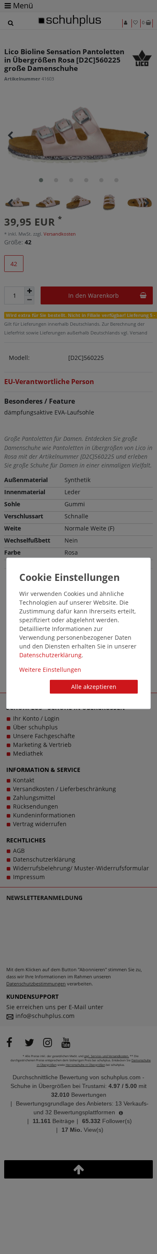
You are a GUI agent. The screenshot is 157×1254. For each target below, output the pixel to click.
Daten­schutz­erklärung (50, 655)
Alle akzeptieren (93, 687)
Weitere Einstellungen (50, 669)
